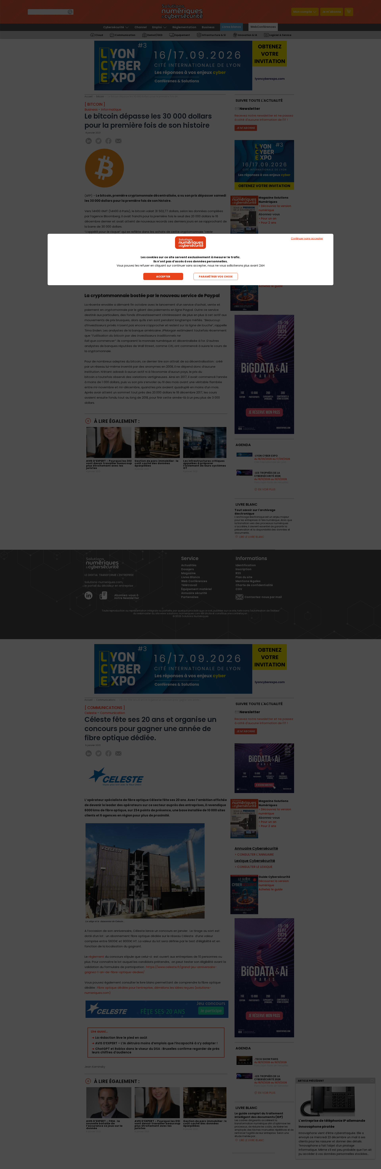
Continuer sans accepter (307, 238)
